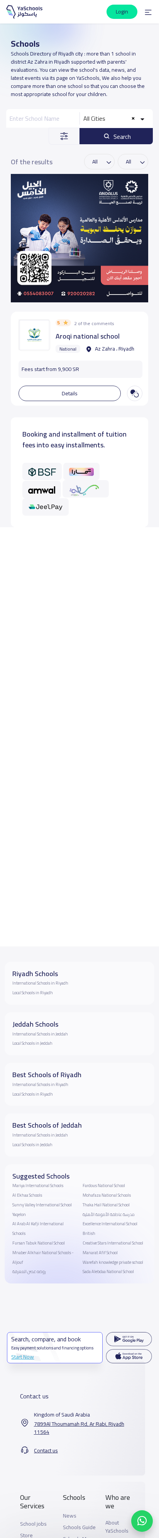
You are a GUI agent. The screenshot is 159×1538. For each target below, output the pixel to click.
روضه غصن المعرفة (29, 1271)
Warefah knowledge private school (113, 1262)
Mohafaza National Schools (107, 1195)
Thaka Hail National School (106, 1205)
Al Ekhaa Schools (27, 1195)
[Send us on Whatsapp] (142, 1521)
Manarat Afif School (100, 1252)
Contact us (46, 1451)
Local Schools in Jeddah (32, 1043)
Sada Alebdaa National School (108, 1271)
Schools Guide (79, 1527)
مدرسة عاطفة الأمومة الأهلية (109, 1214)
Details (70, 393)
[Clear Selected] (133, 118)
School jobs (33, 1524)
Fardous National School (104, 1185)
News (69, 1516)
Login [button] (122, 12)
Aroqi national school (88, 336)
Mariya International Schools (37, 1185)
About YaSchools (117, 1527)
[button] (148, 12)
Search (121, 136)
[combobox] (115, 118)
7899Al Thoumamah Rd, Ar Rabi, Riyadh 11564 (79, 1428)
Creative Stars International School (113, 1243)
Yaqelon (19, 1214)
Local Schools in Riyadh (32, 993)
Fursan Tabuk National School (38, 1243)
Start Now (22, 1357)
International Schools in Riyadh (40, 983)
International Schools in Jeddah (40, 1034)
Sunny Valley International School (42, 1205)
